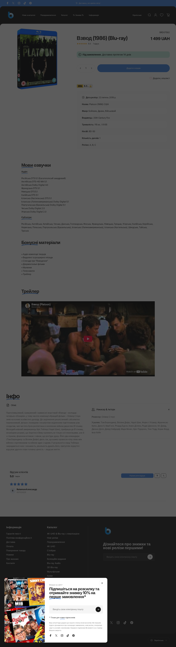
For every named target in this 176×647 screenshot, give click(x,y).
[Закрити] (102, 583)
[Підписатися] (98, 609)
